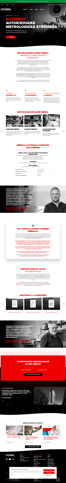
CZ (57, 9)
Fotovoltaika (22, 459)
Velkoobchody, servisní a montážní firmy (40, 460)
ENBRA (10, 455)
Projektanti (36, 464)
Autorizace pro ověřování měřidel (14, 312)
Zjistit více (12, 474)
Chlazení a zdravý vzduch (24, 457)
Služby (10, 15)
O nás (2, 4)
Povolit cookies (49, 470)
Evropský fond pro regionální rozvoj (13, 479)
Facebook (6, 459)
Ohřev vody (22, 456)
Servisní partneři (50, 459)
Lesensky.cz (58, 473)
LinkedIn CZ (13, 459)
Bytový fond (36, 457)
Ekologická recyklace (51, 465)
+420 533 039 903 (51, 4)
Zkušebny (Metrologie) (38, 456)
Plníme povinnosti (58, 479)
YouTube (10, 459)
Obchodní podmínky (51, 463)
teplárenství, (18, 283)
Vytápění (21, 454)
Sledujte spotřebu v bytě (24, 460)
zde (47, 1)
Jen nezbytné (49, 472)
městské (37, 283)
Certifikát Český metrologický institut (33, 312)
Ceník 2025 (11, 37)
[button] (8, 405)
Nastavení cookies (49, 475)
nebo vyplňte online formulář (33, 374)
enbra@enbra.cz (61, 4)
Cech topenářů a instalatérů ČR (51, 312)
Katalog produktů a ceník (22, 4)
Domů (7, 15)
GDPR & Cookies (50, 462)
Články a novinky (51, 460)
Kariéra (7, 4)
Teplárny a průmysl (37, 463)
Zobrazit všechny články (33, 446)
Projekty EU (50, 466)
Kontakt (42, 9)
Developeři (36, 466)
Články (12, 4)
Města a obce (36, 461)
